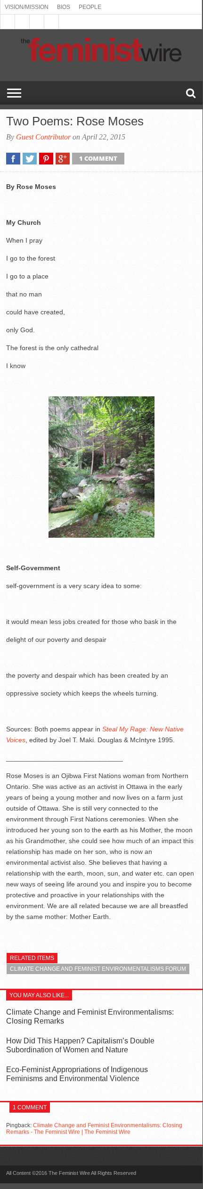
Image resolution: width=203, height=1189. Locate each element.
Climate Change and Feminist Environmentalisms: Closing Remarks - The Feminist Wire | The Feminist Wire (94, 1128)
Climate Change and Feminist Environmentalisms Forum (98, 969)
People (90, 7)
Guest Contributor (43, 137)
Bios (63, 7)
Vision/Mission (27, 7)
